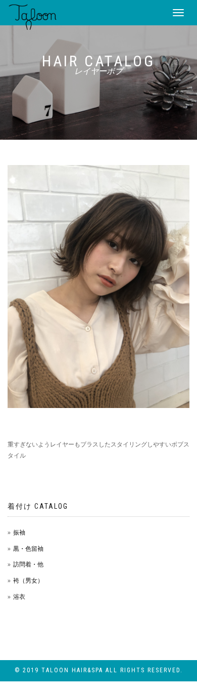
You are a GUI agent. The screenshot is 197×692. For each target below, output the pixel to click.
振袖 (19, 532)
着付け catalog (38, 506)
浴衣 (19, 596)
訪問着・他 (28, 564)
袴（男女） (28, 580)
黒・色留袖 (28, 548)
